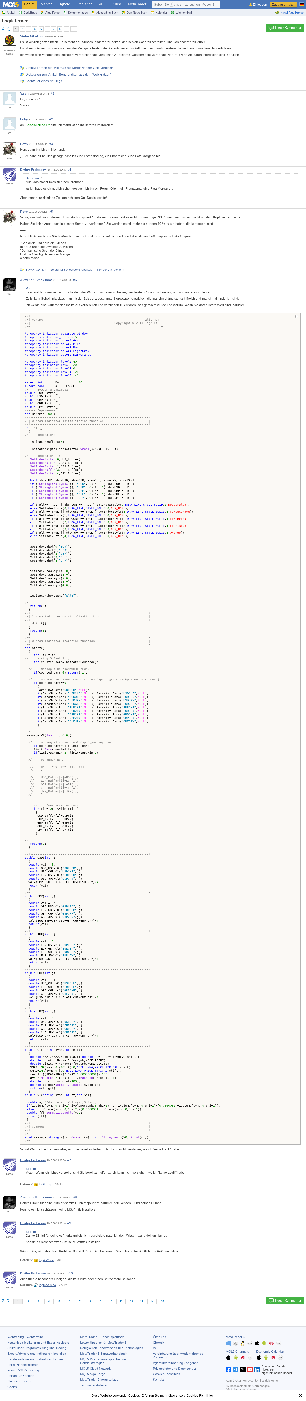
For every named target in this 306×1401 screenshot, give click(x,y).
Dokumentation (78, 12)
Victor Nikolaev (31, 36)
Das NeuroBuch (137, 12)
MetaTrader (137, 4)
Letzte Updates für (103, 1342)
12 (131, 1301)
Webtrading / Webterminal (25, 1337)
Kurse (117, 4)
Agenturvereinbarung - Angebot (175, 1363)
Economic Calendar (270, 1351)
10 (110, 1301)
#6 (75, 280)
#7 (69, 1160)
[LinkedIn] (257, 1369)
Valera (24, 93)
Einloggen (260, 4)
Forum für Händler (20, 1375)
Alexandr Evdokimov (36, 280)
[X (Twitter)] (243, 1369)
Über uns (159, 1337)
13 (141, 1301)
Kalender (161, 12)
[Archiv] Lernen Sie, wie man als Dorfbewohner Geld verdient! (69, 67)
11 (121, 1301)
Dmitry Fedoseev (33, 169)
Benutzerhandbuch (103, 1353)
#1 (52, 93)
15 (73, 29)
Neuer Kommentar (288, 27)
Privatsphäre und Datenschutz (174, 1368)
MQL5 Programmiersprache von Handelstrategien (103, 1361)
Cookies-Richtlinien (166, 1374)
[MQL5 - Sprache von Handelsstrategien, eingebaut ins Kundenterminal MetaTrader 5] (11, 4)
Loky (24, 119)
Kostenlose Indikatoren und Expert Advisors (38, 1342)
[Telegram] (235, 1369)
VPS (102, 4)
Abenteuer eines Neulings (44, 81)
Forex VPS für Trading (23, 1370)
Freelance (84, 4)
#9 (69, 1223)
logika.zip (45, 1184)
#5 (51, 211)
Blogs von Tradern (20, 1381)
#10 (70, 1273)
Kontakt (158, 1379)
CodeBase (30, 12)
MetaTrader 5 (235, 1337)
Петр (24, 144)
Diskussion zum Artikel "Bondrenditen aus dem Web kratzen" (68, 74)
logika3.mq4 (47, 1285)
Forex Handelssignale (22, 1364)
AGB (156, 1348)
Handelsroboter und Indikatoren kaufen (35, 1359)
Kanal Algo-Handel (292, 12)
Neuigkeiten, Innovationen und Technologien (111, 1348)
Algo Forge (52, 12)
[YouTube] (250, 1369)
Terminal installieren (94, 1385)
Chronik (158, 1342)
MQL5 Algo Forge (92, 1374)
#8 (75, 1197)
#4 (69, 169)
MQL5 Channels (237, 1351)
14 (152, 1301)
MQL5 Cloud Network (95, 1368)
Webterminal (184, 12)
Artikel (11, 12)
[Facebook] (228, 1369)
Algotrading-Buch (107, 12)
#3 (51, 144)
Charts (12, 1387)
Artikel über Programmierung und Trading (36, 1348)
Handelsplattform (102, 1337)
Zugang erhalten (283, 4)
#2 (51, 119)
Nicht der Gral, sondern (110, 269)
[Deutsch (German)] (301, 2)
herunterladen (100, 1379)
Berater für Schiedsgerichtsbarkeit (71, 269)
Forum (29, 4)
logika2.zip (46, 1260)
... (66, 29)
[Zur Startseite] (3, 28)
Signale (64, 4)
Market (46, 4)
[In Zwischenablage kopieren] (297, 316)
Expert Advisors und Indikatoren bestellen (36, 1353)
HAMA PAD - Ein (36, 269)
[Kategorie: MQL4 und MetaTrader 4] (8, 29)
